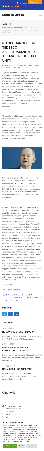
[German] (11, 6)
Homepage (23, 3)
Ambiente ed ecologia (13, 406)
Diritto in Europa (13, 14)
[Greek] (13, 6)
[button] (40, 15)
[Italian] (3, 6)
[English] (6, 6)
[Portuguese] (16, 6)
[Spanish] (18, 6)
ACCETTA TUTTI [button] (10, 446)
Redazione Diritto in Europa (29, 65)
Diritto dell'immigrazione (14, 409)
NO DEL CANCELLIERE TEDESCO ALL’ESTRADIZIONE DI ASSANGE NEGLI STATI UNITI (23, 298)
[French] (8, 6)
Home (4, 28)
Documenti (9, 411)
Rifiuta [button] (21, 446)
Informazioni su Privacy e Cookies (16, 441)
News (7, 417)
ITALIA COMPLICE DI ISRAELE (17, 369)
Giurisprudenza (11, 414)
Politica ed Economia (15, 28)
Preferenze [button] (31, 446)
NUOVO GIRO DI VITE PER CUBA (18, 332)
